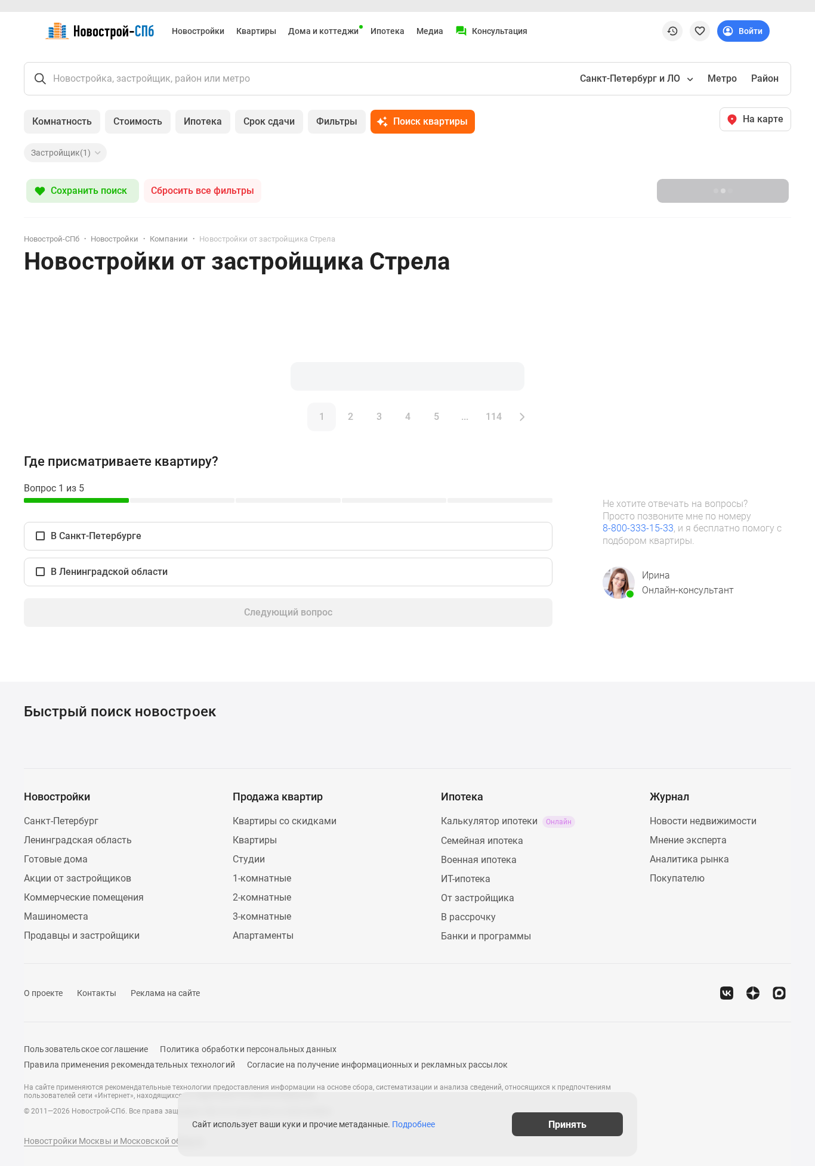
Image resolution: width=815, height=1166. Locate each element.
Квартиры (256, 31)
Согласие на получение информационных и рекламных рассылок (377, 1064)
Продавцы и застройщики (82, 935)
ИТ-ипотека (465, 878)
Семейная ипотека (482, 840)
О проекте (43, 993)
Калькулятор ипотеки (506, 821)
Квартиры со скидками (285, 821)
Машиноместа (56, 916)
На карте (763, 119)
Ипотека (388, 31)
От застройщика (477, 898)
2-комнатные (262, 897)
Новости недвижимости (703, 821)
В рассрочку (468, 917)
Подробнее (413, 1124)
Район (765, 78)
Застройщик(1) (61, 152)
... (464, 416)
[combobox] (635, 78)
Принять (567, 1124)
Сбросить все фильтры (202, 190)
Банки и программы (486, 936)
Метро (722, 78)
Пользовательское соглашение (86, 1049)
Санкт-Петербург (61, 821)
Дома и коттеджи (323, 31)
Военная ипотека (479, 859)
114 (494, 416)
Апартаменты (263, 935)
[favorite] (700, 31)
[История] (672, 31)
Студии (249, 859)
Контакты (96, 993)
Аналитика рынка (689, 859)
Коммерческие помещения (84, 897)
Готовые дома (56, 859)
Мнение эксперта (688, 840)
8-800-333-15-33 (638, 528)
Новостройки (198, 31)
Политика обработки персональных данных (248, 1049)
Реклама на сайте (165, 993)
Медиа (429, 31)
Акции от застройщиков (77, 878)
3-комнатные (262, 916)
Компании (169, 238)
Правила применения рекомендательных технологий (129, 1064)
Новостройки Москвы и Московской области (114, 1141)
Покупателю (677, 878)
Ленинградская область (78, 840)
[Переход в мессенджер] (779, 993)
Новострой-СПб (51, 238)
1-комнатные (262, 878)
